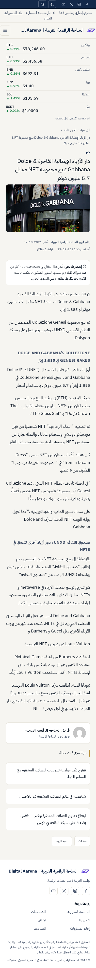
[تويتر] (71, 4)
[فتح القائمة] (5, 30)
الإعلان (42, 920)
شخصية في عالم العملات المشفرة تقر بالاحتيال (52, 796)
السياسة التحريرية (78, 911)
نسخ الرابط (61, 841)
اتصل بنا (84, 920)
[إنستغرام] (79, 4)
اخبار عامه (70, 130)
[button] (48, 208)
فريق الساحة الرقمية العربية (67, 242)
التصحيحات (38, 911)
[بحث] (42, 4)
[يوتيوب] (63, 4)
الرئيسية (85, 130)
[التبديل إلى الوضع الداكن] (52, 4)
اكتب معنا (39, 928)
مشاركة (82, 841)
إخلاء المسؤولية (80, 928)
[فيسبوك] (87, 4)
